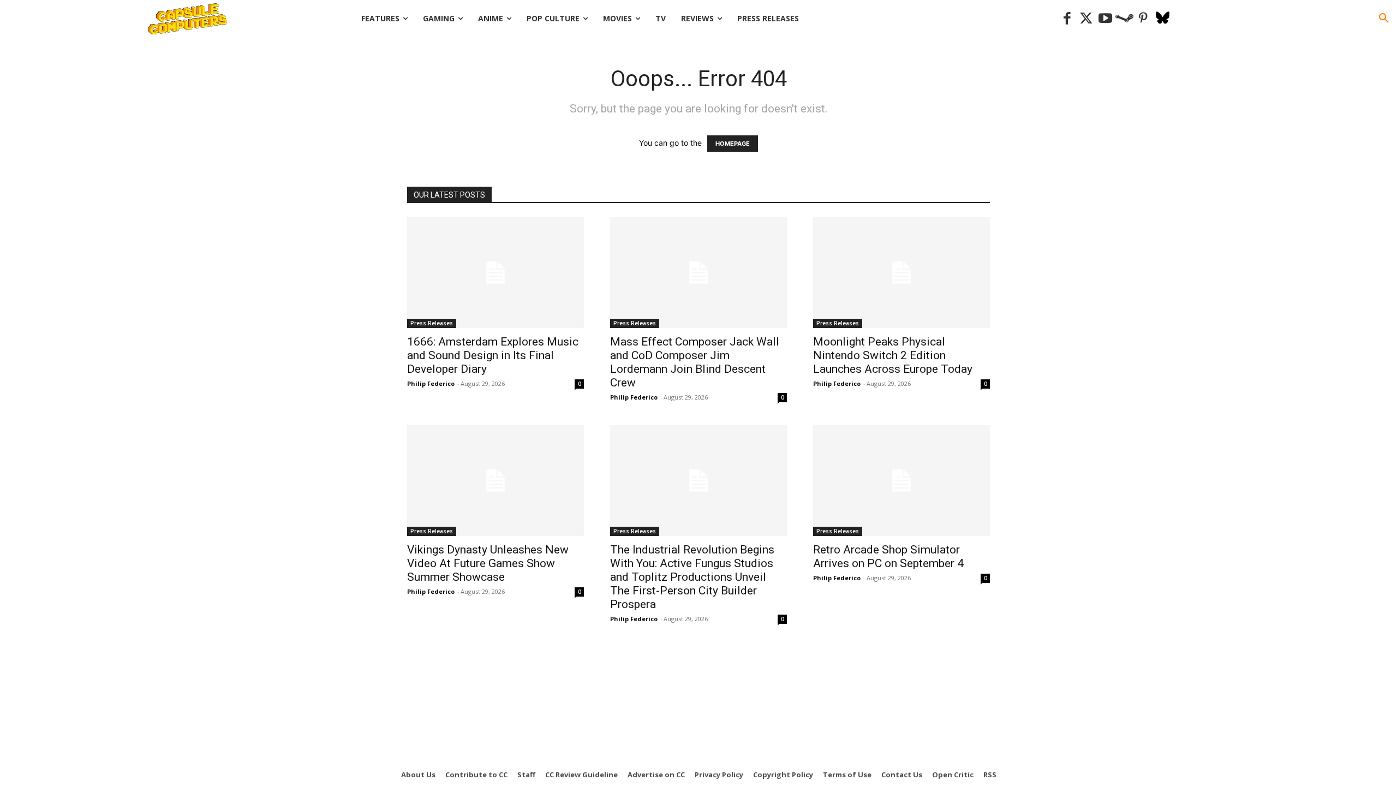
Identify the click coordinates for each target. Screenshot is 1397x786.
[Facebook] (1067, 19)
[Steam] (1124, 19)
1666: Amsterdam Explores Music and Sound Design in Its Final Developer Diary (492, 355)
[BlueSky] (1162, 19)
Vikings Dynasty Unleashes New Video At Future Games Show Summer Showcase (488, 563)
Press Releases (431, 323)
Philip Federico (431, 383)
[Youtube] (1105, 19)
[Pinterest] (1143, 19)
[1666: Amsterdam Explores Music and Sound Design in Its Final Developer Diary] (495, 272)
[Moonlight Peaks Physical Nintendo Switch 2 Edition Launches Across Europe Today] (901, 272)
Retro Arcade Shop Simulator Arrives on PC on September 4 (888, 556)
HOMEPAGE (732, 143)
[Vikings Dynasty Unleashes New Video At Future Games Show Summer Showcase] (495, 480)
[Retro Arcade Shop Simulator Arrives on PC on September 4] (901, 480)
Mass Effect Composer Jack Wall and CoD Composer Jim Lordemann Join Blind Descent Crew (694, 362)
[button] (1384, 18)
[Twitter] (1086, 19)
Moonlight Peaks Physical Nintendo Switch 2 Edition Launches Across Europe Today (892, 355)
